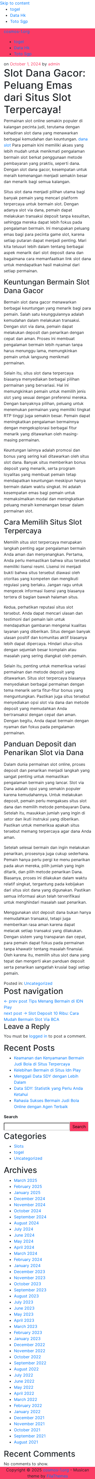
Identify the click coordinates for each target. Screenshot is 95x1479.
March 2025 (25, 1180)
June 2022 (24, 1381)
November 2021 (29, 1423)
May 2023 (23, 1314)
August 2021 (26, 1442)
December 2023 (29, 1271)
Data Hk (18, 15)
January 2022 (27, 1411)
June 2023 (24, 1308)
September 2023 (30, 1289)
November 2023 (29, 1277)
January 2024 (27, 1265)
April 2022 (24, 1393)
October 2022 (27, 1356)
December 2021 (29, 1417)
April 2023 (24, 1320)
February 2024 (28, 1259)
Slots (19, 1146)
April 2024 (24, 1247)
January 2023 (27, 1338)
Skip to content (15, 3)
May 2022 (23, 1387)
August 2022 (26, 1368)
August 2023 (26, 1295)
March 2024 (25, 1253)
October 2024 (27, 1210)
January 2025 (27, 1192)
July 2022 (23, 1375)
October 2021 (27, 1429)
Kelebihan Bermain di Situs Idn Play (47, 1070)
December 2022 (29, 1344)
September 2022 (30, 1362)
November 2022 (29, 1350)
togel (15, 9)
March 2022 (25, 1399)
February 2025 (28, 1186)
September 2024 (30, 1216)
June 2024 (24, 1235)
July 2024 (23, 1229)
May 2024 (23, 1241)
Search (11, 1116)
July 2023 (23, 1302)
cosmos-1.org (17, 31)
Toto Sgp (19, 21)
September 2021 (30, 1435)
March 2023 (25, 1326)
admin (54, 63)
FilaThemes (57, 1475)
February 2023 (28, 1332)
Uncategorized (38, 983)
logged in (38, 1036)
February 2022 (28, 1405)
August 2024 (26, 1222)
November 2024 (29, 1204)
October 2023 (27, 1283)
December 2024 (29, 1198)
